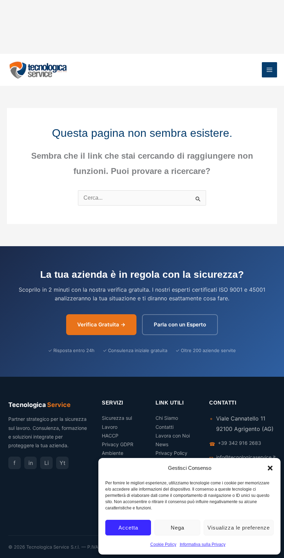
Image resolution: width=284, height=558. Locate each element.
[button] (270, 468)
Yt (62, 462)
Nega (177, 528)
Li (46, 462)
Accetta (128, 528)
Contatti (165, 427)
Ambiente (112, 453)
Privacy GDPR (117, 444)
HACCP (110, 436)
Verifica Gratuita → (101, 324)
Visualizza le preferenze (238, 528)
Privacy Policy (171, 453)
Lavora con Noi (173, 436)
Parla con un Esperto (180, 324)
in (30, 462)
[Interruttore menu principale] (269, 69)
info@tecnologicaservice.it (246, 457)
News (162, 444)
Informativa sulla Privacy (202, 544)
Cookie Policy (163, 544)
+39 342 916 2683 (239, 443)
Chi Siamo (167, 418)
